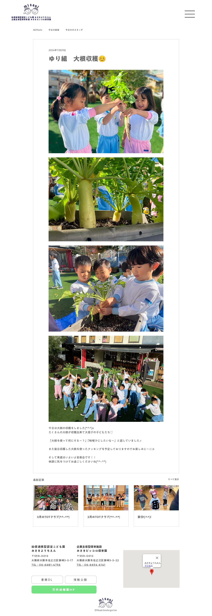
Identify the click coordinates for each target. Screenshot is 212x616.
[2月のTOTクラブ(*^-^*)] (106, 497)
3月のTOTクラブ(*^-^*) (53, 517)
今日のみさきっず (74, 30)
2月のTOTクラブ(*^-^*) (103, 517)
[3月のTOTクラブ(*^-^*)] (55, 497)
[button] (190, 14)
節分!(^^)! (144, 517)
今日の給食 (53, 30)
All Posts (37, 30)
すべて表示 (173, 479)
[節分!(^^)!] (156, 497)
